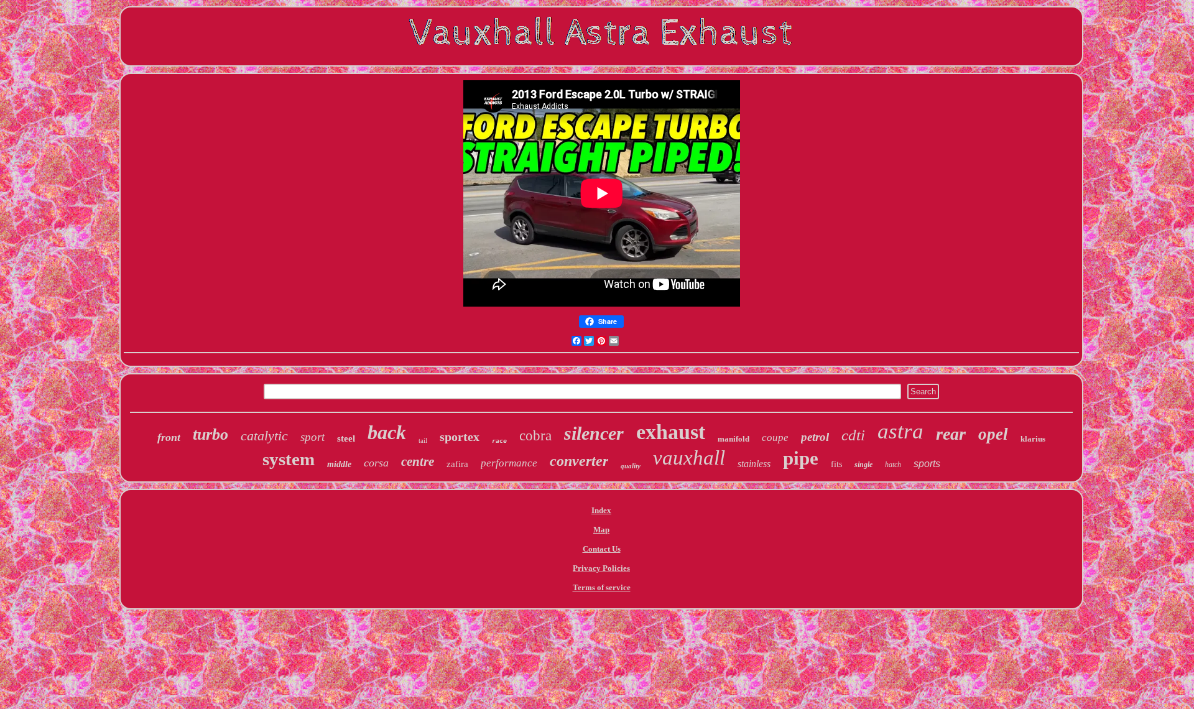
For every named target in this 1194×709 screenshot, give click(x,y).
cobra (535, 435)
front (168, 437)
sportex (459, 436)
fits (836, 464)
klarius (1032, 438)
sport (312, 436)
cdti (853, 435)
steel (346, 438)
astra (900, 431)
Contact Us (602, 549)
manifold (733, 438)
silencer (594, 433)
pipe (800, 458)
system (288, 459)
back (387, 432)
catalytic (264, 435)
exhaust (670, 431)
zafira (457, 464)
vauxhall (689, 458)
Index (601, 510)
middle (339, 464)
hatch (893, 464)
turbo (210, 434)
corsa (376, 462)
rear (951, 433)
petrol (815, 436)
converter (579, 461)
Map (601, 529)
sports (927, 463)
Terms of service (602, 587)
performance (509, 463)
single (863, 464)
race (499, 440)
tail (423, 440)
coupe (775, 437)
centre (417, 461)
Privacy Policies (601, 568)
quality (631, 466)
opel (993, 434)
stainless (754, 463)
